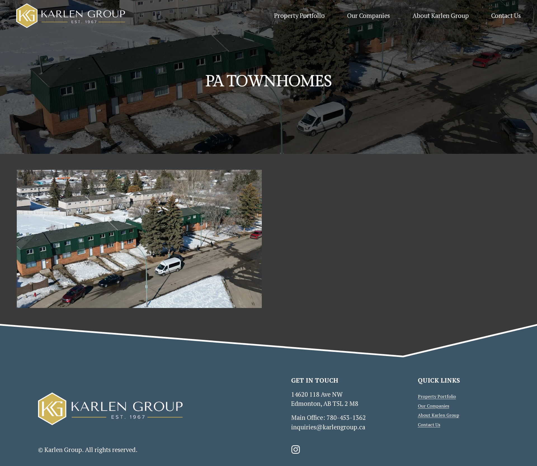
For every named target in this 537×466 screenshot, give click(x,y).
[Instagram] (295, 449)
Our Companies (368, 15)
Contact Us (506, 15)
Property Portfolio (299, 15)
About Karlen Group (441, 15)
